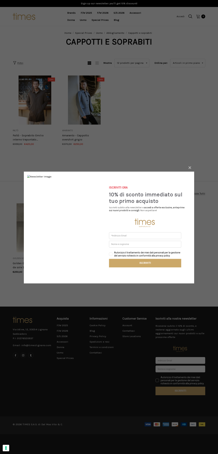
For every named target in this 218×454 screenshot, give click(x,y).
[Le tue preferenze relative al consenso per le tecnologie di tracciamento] (6, 448)
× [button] (190, 167)
